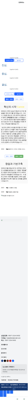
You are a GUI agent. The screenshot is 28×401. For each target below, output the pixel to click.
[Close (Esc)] (1, 392)
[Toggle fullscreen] (8, 392)
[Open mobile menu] (26, 2)
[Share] (4, 392)
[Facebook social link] (2, 361)
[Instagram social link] (7, 361)
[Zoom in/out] (11, 392)
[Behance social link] (13, 361)
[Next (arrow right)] (4, 395)
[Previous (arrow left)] (1, 395)
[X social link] (5, 361)
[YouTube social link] (10, 361)
